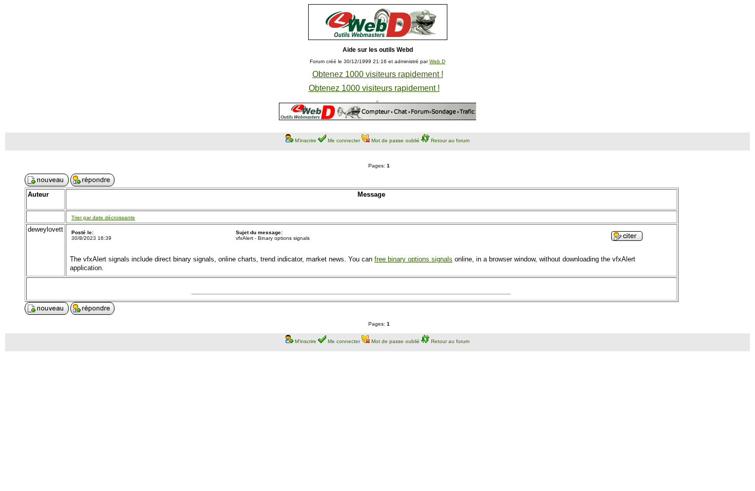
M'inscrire (305, 140)
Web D (437, 61)
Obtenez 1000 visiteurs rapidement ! (377, 74)
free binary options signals (413, 259)
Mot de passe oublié (395, 140)
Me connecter (344, 140)
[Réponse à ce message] (627, 238)
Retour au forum (450, 140)
